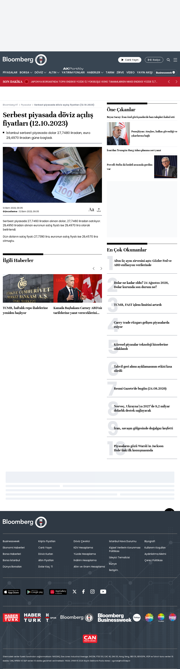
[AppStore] (11, 591)
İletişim (113, 570)
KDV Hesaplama (83, 547)
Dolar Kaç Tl (45, 566)
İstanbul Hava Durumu (122, 541)
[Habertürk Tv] (32, 617)
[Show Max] (173, 617)
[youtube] (103, 592)
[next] (176, 82)
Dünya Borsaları (12, 566)
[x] (74, 592)
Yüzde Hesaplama (85, 554)
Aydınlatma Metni (155, 554)
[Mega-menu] (175, 59)
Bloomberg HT (10, 104)
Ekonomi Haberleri (14, 547)
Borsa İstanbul (11, 560)
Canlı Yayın (45, 547)
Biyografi (149, 541)
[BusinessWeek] (165, 72)
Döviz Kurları (45, 554)
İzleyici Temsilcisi (119, 557)
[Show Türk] (161, 617)
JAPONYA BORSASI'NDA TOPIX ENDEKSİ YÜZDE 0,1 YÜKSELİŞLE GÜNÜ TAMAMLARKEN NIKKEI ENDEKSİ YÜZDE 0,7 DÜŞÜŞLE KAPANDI (93, 81)
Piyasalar (26, 104)
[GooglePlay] (35, 591)
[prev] (169, 82)
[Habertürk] (11, 617)
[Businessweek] (119, 617)
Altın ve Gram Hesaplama (89, 566)
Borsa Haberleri (12, 554)
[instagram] (92, 592)
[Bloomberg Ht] (77, 617)
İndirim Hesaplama (85, 560)
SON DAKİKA (12, 81)
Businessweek (11, 541)
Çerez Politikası (153, 560)
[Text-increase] (91, 209)
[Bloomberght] (25, 59)
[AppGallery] (58, 591)
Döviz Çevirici (82, 541)
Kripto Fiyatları (46, 541)
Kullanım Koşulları (155, 547)
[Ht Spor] (50, 617)
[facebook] (83, 592)
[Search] (168, 59)
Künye (113, 564)
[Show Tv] (149, 617)
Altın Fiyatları (46, 560)
